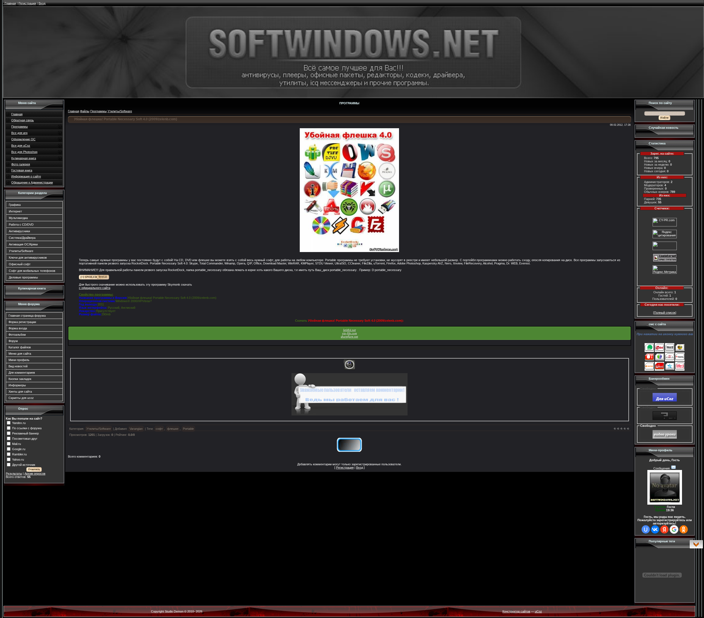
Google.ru (18, 448)
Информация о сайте (26, 176)
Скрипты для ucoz (21, 398)
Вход (359, 467)
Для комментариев (22, 372)
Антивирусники (19, 231)
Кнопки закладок (20, 379)
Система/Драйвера (22, 237)
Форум (13, 341)
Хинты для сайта (20, 391)
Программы (19, 126)
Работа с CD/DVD (21, 224)
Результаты (14, 473)
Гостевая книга (21, 170)
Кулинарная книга (23, 158)
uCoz (538, 611)
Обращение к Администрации (32, 182)
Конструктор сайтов (516, 611)
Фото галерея (20, 164)
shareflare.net (349, 336)
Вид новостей (18, 366)
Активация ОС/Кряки (23, 244)
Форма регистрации (22, 322)
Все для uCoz (20, 145)
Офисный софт (20, 264)
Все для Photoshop (24, 152)
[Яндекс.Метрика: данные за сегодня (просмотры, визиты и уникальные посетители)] (665, 269)
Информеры (17, 385)
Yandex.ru (19, 422)
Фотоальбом (17, 334)
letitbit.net (349, 330)
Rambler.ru (19, 454)
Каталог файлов (20, 347)
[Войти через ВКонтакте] (655, 529)
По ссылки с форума (27, 428)
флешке (172, 428)
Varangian (136, 428)
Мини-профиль (19, 360)
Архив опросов (34, 473)
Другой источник (23, 464)
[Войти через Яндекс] (664, 529)
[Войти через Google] (674, 529)
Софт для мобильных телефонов (32, 270)
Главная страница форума (27, 315)
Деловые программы (23, 277)
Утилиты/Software (21, 251)
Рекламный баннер (25, 433)
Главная (17, 114)
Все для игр (19, 133)
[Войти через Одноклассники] (684, 529)
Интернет (15, 211)
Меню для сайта (20, 353)
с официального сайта (94, 287)
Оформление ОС (23, 139)
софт (159, 428)
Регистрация (345, 467)
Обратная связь (22, 120)
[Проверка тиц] (665, 225)
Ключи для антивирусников (28, 257)
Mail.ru (16, 443)
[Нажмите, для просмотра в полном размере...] (349, 251)
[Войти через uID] (646, 529)
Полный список (664, 312)
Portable (188, 428)
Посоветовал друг (24, 438)
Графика (15, 204)
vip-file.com (349, 333)
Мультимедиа (18, 218)
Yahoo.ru (18, 459)
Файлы (84, 111)
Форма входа (18, 328)
